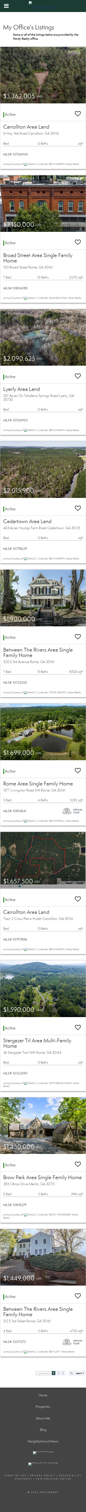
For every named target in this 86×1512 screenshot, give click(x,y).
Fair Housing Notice (54, 1479)
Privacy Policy (42, 1475)
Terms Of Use (15, 1475)
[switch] (78, 111)
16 (71, 1373)
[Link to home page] (43, 6)
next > (80, 1373)
